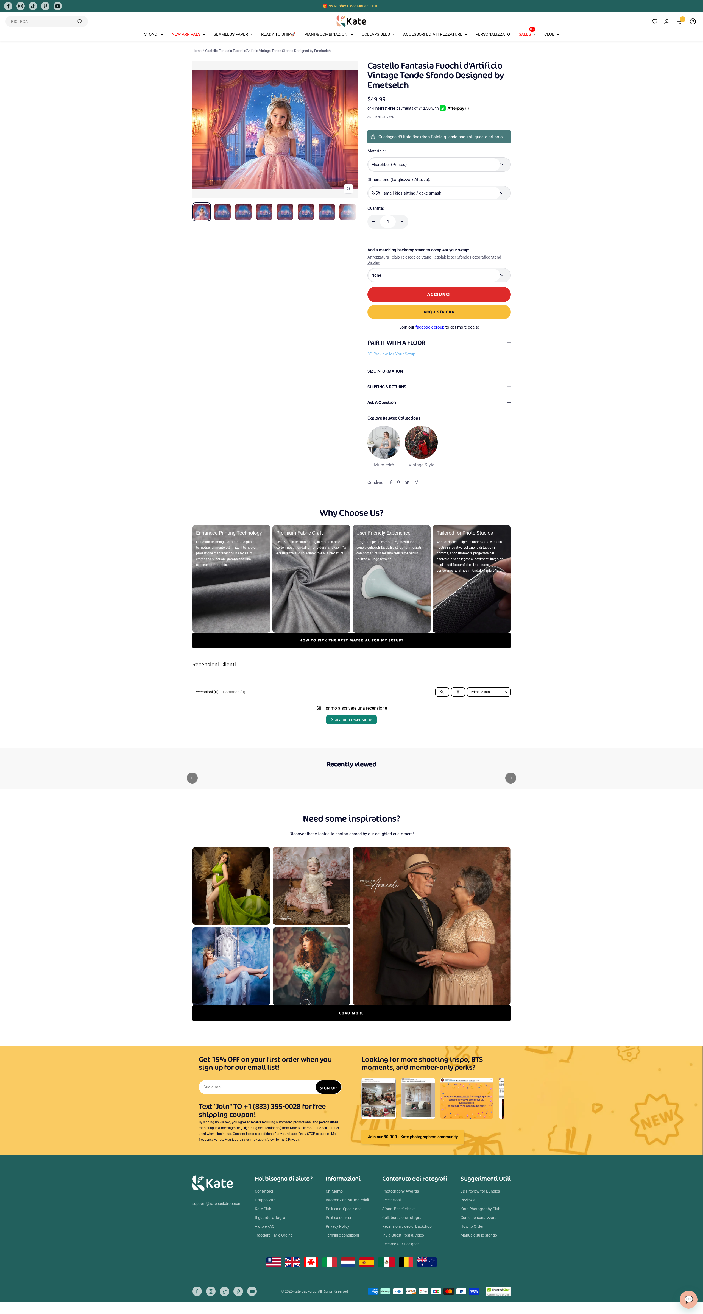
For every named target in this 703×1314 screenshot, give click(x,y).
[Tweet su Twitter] (407, 482)
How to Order (472, 1226)
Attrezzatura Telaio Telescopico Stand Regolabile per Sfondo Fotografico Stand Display (434, 260)
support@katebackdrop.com (216, 1203)
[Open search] (442, 692)
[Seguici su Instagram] (20, 6)
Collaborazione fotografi (403, 1217)
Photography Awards (400, 1191)
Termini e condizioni (342, 1235)
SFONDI (151, 34)
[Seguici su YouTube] (58, 6)
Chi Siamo (334, 1191)
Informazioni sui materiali (347, 1200)
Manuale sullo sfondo (479, 1235)
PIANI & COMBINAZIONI (326, 34)
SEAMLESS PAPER (231, 34)
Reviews (468, 1200)
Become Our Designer (400, 1244)
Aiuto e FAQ (265, 1226)
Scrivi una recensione (351, 719)
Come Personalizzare (478, 1217)
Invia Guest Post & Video (403, 1235)
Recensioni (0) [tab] (206, 692)
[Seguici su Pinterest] (45, 6)
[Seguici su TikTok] (33, 6)
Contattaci (264, 1191)
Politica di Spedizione (343, 1209)
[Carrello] (679, 21)
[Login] (666, 21)
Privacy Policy (337, 1226)
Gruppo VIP (265, 1200)
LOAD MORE (351, 1013)
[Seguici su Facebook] (8, 6)
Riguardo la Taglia (270, 1217)
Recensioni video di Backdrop (407, 1226)
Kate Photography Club (480, 1209)
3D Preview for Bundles (480, 1191)
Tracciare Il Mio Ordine (273, 1235)
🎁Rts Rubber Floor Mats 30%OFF (352, 6)
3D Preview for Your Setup (391, 354)
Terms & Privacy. (287, 1139)
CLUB (549, 34)
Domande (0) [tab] (234, 692)
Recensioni (391, 1200)
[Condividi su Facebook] (391, 482)
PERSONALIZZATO (493, 34)
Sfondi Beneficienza (399, 1209)
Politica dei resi (338, 1217)
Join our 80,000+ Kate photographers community (413, 1136)
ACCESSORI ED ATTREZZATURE (432, 34)
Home (197, 51)
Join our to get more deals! (439, 327)
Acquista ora (439, 312)
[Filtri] (458, 692)
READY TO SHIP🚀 (278, 34)
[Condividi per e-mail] (416, 482)
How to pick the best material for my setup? (352, 640)
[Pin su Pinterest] (398, 482)
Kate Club (263, 1209)
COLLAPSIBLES (376, 34)
